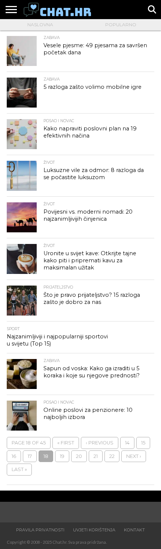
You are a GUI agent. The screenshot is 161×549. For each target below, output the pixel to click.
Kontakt (134, 530)
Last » (19, 469)
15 (143, 443)
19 (62, 456)
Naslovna (40, 24)
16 (14, 456)
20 (79, 456)
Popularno (120, 24)
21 (96, 456)
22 (112, 456)
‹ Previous (99, 443)
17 (30, 456)
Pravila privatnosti (40, 530)
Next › (133, 456)
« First (65, 443)
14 (127, 443)
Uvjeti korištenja (94, 530)
